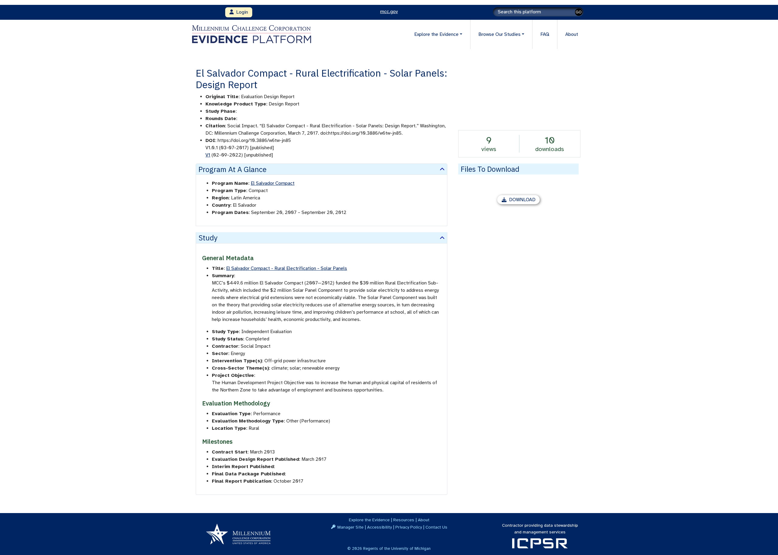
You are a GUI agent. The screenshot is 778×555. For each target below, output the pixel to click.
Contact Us (436, 527)
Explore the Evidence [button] (436, 34)
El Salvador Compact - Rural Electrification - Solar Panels (286, 268)
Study (208, 238)
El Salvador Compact (272, 183)
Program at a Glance (232, 169)
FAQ (544, 34)
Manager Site (350, 527)
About (571, 34)
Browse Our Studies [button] (499, 34)
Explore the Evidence (369, 519)
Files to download (490, 169)
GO (579, 12)
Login (241, 12)
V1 (207, 155)
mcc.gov (389, 12)
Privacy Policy (408, 527)
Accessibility (379, 527)
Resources (403, 519)
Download (524, 200)
